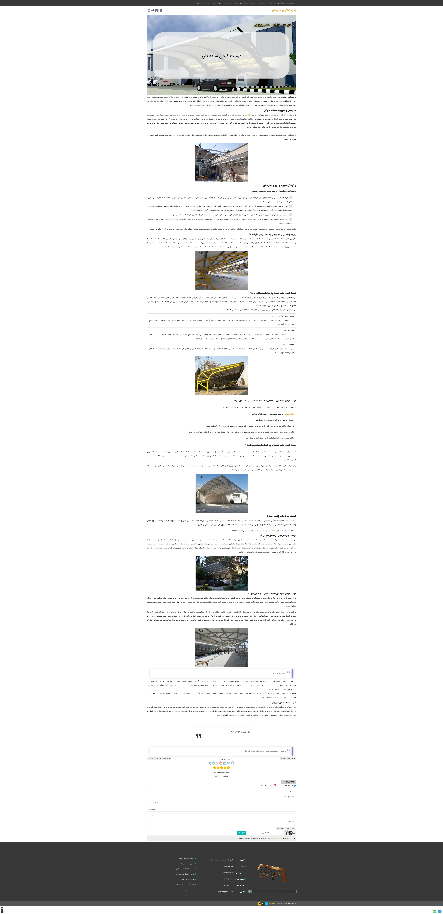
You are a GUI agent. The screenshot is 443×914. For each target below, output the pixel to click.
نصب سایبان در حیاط (287, 758)
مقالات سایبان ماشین (241, 3)
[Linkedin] (224, 763)
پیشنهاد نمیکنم (267, 785)
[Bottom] (2, 912)
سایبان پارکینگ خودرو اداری (185, 874)
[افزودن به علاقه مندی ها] (156, 10)
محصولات (262, 3)
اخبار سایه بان (228, 3)
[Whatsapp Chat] (434, 911)
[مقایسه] (160, 10)
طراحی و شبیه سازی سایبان (186, 885)
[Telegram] (213, 763)
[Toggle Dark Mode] (263, 903)
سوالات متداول (216, 3)
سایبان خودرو (291, 3)
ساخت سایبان (289, 414)
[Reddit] (221, 763)
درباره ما (206, 3)
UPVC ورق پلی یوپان (188, 879)
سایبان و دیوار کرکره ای (187, 864)
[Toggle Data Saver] (259, 903)
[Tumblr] (210, 763)
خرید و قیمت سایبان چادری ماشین (158, 758)
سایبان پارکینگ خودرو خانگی (185, 869)
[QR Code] (149, 10)
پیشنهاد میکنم (285, 785)
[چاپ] (152, 10)
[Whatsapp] (217, 763)
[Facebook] (232, 763)
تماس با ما (197, 3)
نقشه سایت (271, 903)
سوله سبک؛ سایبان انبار (187, 858)
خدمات (253, 3)
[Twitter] (228, 763)
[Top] (2, 909)
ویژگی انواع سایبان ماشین (276, 3)
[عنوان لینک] (272, 873)
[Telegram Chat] (439, 911)
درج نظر (242, 832)
